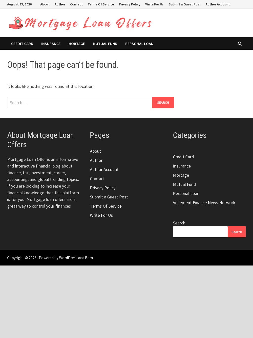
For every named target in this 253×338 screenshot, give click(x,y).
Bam (89, 257)
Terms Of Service (101, 4)
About (45, 4)
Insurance (51, 43)
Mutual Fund (105, 43)
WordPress (68, 257)
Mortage (76, 43)
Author (60, 4)
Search (179, 223)
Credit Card (22, 43)
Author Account (218, 4)
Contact (76, 4)
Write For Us (154, 4)
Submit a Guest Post (185, 4)
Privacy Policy (129, 4)
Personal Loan (139, 43)
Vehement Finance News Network (204, 202)
